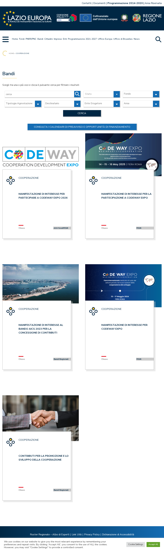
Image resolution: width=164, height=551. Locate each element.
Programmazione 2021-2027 (82, 38)
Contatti (86, 3)
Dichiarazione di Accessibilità (118, 534)
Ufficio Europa (105, 38)
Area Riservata (153, 3)
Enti (65, 38)
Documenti (99, 3)
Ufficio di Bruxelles (123, 38)
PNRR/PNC (31, 38)
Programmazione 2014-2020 (125, 3)
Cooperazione (29, 178)
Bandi (40, 38)
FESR (65, 228)
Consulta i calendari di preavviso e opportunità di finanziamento (82, 127)
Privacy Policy (92, 534)
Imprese (58, 38)
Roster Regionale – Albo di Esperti (49, 534)
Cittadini (48, 38)
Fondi (22, 38)
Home (15, 38)
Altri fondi (58, 228)
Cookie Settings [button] (135, 544)
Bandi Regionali (61, 359)
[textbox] (102, 93)
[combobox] (102, 94)
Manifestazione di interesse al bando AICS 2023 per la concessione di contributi (41, 328)
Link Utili (77, 534)
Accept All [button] (153, 544)
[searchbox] (137, 94)
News (137, 38)
